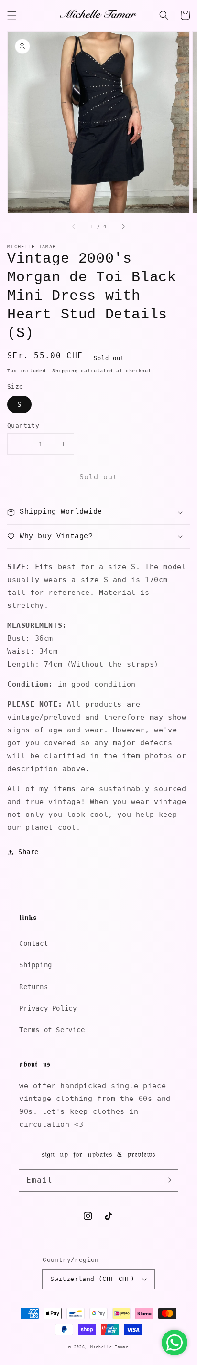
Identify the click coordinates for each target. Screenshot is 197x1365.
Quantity (23, 425)
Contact (33, 943)
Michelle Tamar (109, 1346)
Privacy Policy (48, 1008)
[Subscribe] (167, 1180)
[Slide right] (122, 226)
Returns (33, 987)
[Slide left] (74, 226)
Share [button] (28, 852)
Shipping (65, 370)
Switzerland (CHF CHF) (92, 1278)
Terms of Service (52, 1030)
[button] (11, 15)
